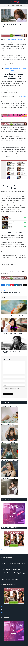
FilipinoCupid (23, 96)
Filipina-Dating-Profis (6, 29)
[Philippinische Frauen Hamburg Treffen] (14, 15)
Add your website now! (6, 612)
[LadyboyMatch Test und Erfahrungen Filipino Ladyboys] (14, 343)
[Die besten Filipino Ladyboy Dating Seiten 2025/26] (14, 307)
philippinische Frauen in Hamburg (13, 39)
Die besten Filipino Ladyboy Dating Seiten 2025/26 (14, 315)
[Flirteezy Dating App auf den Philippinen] (14, 325)
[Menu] (2, 2)
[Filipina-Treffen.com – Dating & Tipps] (14, 2)
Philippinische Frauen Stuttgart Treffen (10, 292)
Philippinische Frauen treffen (21, 30)
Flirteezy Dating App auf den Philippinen (12, 333)
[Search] (26, 2)
